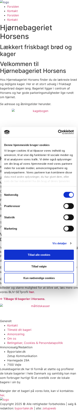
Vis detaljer (59, 243)
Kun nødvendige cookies (39, 277)
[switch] (68, 206)
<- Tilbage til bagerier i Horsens (22, 299)
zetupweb (49, 408)
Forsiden (13, 6)
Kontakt (12, 11)
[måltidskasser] (39, 306)
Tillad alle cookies (39, 254)
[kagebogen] (39, 111)
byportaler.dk (24, 408)
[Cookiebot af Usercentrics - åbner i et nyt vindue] (58, 132)
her (2, 395)
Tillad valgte (39, 266)
